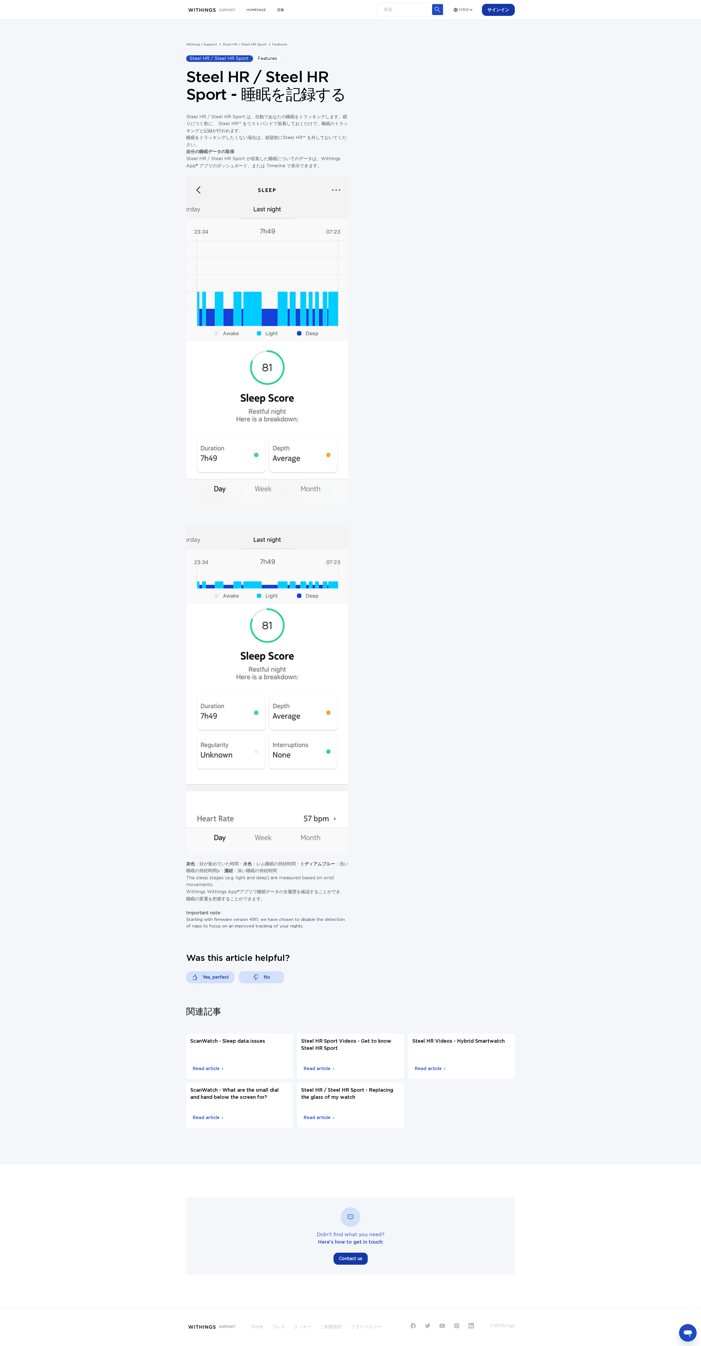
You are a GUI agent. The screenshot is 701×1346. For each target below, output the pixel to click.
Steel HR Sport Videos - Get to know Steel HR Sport (346, 1045)
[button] (498, 10)
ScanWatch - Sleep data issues (227, 1041)
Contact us (350, 1258)
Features (279, 44)
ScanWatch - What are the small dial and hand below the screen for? (234, 1094)
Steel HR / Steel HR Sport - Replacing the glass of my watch (347, 1094)
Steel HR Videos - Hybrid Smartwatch (458, 1041)
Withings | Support (201, 44)
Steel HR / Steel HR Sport (245, 44)
